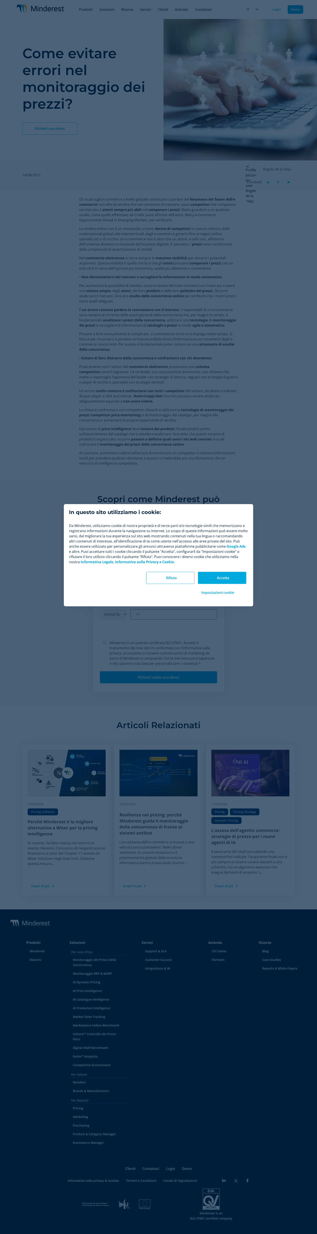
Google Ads (236, 546)
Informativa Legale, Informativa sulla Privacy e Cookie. (128, 562)
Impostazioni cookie (217, 592)
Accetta (223, 577)
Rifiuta (171, 577)
